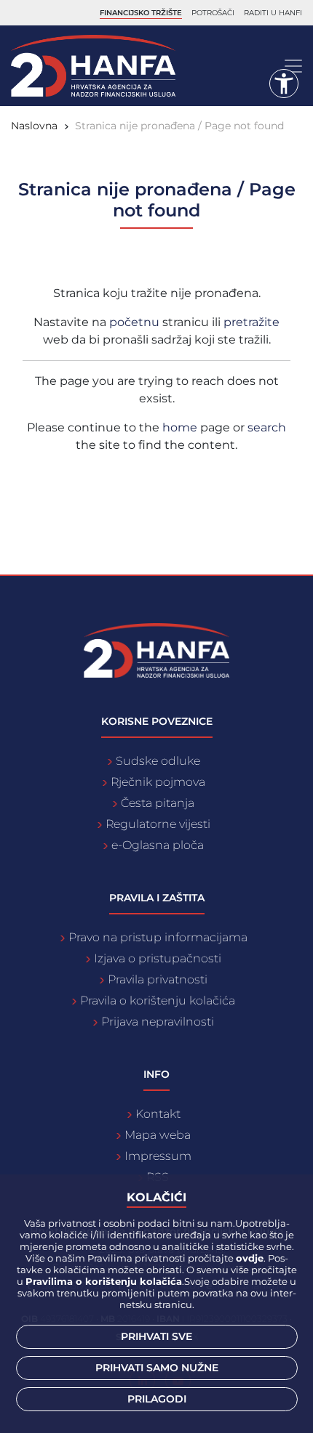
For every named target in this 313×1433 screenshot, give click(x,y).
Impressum (157, 1156)
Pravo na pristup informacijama (157, 937)
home (179, 427)
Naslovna (34, 125)
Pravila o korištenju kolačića (157, 1000)
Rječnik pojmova (158, 782)
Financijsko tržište (141, 12)
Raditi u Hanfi (273, 12)
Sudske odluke (158, 761)
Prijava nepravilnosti (157, 1021)
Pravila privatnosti (157, 979)
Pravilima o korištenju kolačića (103, 1281)
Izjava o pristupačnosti (157, 958)
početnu (135, 322)
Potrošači (212, 12)
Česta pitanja (157, 803)
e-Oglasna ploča (157, 845)
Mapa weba (157, 1135)
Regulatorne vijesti (158, 824)
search (266, 427)
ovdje (250, 1258)
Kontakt (158, 1114)
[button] (283, 83)
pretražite (251, 322)
